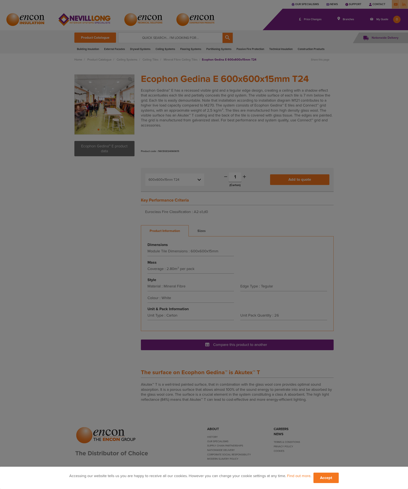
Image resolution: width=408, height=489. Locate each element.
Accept (326, 477)
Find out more (298, 475)
